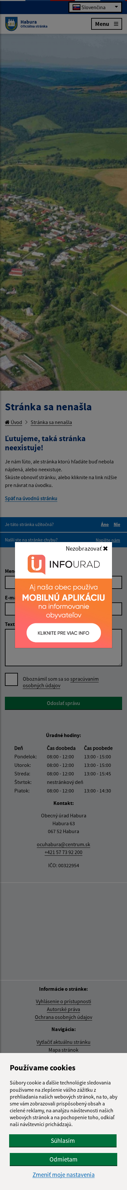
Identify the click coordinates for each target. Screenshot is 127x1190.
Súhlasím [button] (63, 1140)
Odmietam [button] (63, 1159)
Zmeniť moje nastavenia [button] (64, 1175)
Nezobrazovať (84, 548)
